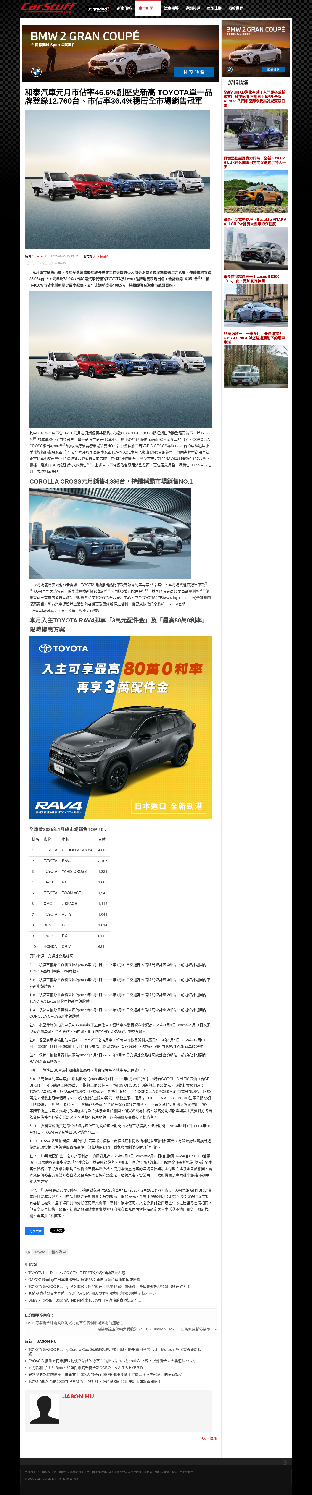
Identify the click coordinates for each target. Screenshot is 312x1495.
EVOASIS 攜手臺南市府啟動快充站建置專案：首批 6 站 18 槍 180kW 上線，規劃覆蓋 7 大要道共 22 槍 (111, 1361)
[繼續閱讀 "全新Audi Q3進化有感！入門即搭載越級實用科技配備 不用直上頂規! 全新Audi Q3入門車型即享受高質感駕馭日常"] (256, 130)
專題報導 (192, 8)
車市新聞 (146, 8)
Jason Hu (41, 256)
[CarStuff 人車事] (48, 2)
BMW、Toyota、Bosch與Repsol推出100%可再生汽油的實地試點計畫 (85, 1300)
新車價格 (124, 8)
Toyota (39, 1252)
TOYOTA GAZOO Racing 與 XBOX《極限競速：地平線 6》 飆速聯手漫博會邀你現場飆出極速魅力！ (109, 1286)
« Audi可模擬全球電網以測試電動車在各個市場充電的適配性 (74, 1322)
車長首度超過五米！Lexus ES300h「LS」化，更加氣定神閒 (253, 278)
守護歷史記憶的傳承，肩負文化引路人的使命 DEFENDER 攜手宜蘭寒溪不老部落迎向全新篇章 (105, 1374)
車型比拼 (214, 8)
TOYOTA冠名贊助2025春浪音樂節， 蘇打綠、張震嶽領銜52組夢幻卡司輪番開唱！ (94, 1381)
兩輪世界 (235, 8)
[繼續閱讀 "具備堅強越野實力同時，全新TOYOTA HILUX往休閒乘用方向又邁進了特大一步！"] (256, 192)
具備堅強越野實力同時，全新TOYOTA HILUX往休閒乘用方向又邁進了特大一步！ (94, 1293)
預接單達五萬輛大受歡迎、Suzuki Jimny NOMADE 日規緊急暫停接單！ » (157, 1329)
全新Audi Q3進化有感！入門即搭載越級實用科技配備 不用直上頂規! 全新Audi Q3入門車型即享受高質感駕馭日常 (254, 98)
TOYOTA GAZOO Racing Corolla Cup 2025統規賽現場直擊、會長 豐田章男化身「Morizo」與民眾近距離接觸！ (114, 1351)
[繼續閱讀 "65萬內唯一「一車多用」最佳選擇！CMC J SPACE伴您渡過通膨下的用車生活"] (256, 367)
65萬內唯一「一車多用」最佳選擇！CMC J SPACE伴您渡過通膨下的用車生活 (254, 338)
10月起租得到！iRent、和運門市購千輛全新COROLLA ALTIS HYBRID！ (87, 1367)
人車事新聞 (100, 256)
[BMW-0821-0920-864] (120, 52)
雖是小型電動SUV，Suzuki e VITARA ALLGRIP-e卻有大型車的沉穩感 (255, 221)
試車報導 (171, 8)
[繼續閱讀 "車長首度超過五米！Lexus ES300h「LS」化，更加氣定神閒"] (256, 306)
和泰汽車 (58, 1252)
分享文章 (35, 1231)
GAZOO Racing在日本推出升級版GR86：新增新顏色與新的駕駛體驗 (84, 1279)
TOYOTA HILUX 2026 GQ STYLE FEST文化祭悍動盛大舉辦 (76, 1272)
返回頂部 (209, 1438)
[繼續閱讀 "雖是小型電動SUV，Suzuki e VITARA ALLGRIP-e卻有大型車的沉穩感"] (256, 249)
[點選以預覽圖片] (117, 178)
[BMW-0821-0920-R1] (256, 48)
